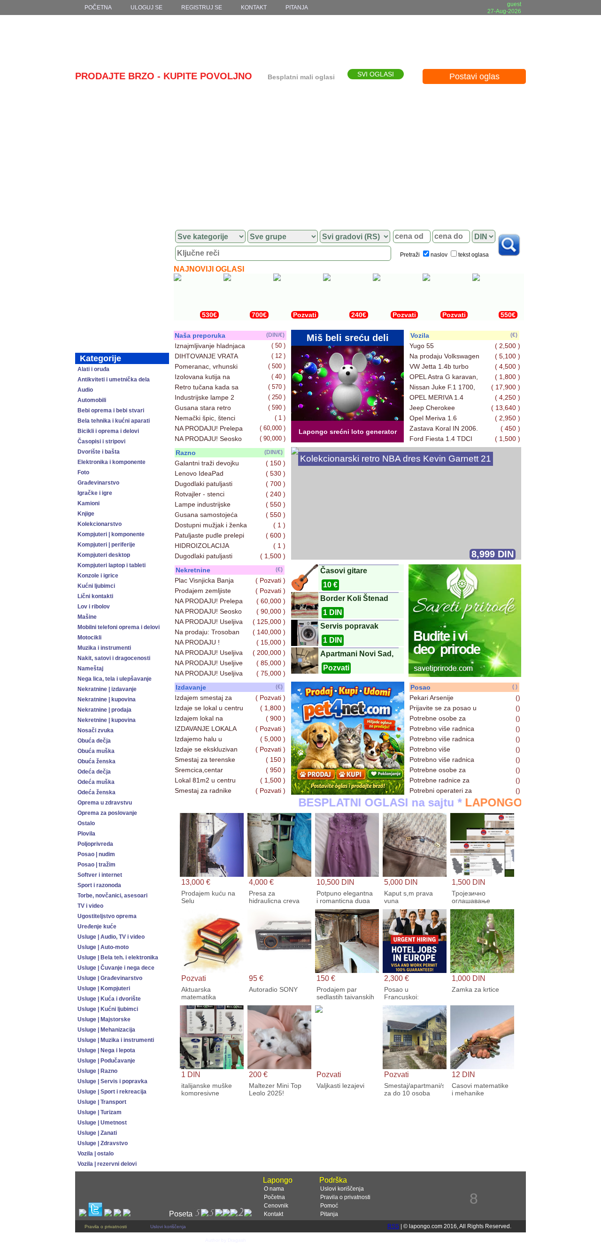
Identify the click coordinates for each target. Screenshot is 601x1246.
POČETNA (98, 7)
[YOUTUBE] (117, 1214)
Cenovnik (276, 1205)
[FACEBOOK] (82, 1214)
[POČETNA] (122, 236)
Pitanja (329, 1214)
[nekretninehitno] (347, 792)
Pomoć (329, 1205)
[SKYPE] (127, 1214)
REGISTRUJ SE (201, 7)
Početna (274, 1197)
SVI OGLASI (375, 74)
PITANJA (296, 7)
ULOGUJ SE (146, 7)
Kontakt (273, 1214)
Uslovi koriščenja (342, 1188)
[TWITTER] (95, 1214)
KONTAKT (254, 7)
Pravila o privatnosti (345, 1197)
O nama (274, 1188)
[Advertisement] (300, 153)
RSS (393, 1226)
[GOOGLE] (108, 1214)
